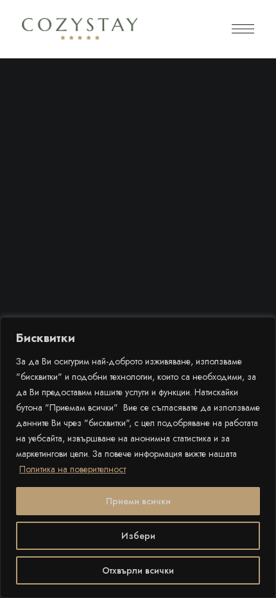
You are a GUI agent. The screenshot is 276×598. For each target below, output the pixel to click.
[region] (138, 457)
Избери (138, 535)
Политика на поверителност (72, 469)
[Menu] (243, 29)
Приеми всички (138, 501)
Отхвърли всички (138, 570)
